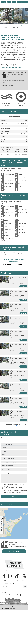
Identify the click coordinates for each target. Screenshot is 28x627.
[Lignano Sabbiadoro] (14, 564)
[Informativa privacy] (21, 492)
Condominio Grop (19, 25)
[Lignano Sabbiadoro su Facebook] (4, 576)
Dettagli (3, 2)
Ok (25, 587)
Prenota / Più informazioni (14, 551)
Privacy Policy (12, 608)
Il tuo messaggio (6, 473)
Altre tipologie (21, 2)
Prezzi (14, 2)
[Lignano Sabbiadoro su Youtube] (23, 576)
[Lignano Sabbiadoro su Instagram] (10, 576)
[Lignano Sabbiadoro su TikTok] (17, 576)
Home (2, 25)
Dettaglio (23, 286)
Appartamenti (9, 25)
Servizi (9, 2)
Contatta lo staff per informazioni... (10, 594)
